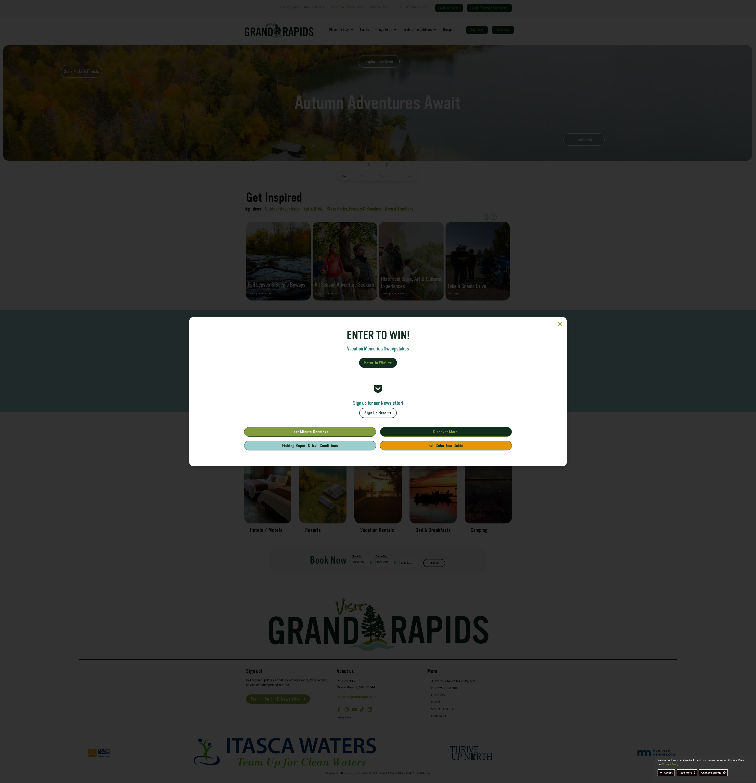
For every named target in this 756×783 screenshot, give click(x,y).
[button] (560, 324)
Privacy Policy (670, 764)
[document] (378, 391)
